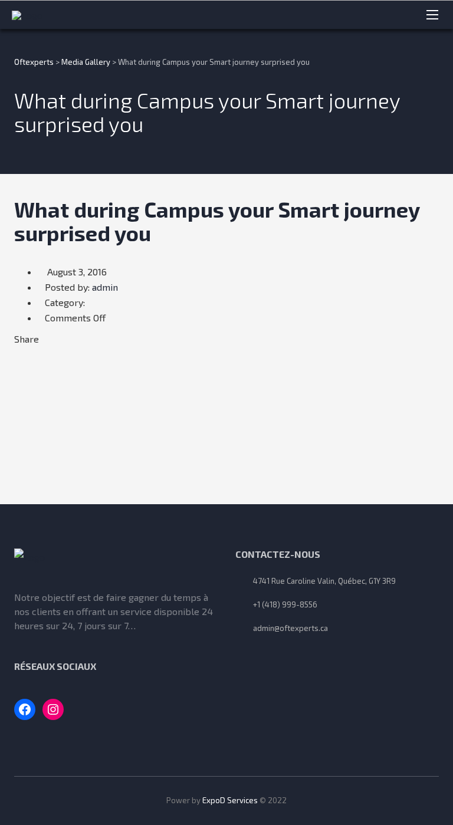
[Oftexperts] (54, 15)
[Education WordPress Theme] (116, 560)
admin (105, 286)
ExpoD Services (230, 800)
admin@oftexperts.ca (290, 628)
